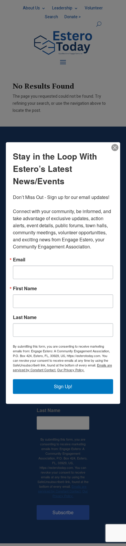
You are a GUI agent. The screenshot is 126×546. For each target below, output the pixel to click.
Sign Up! (63, 386)
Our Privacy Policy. (70, 369)
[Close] (114, 147)
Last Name (25, 317)
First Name (25, 288)
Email (19, 259)
